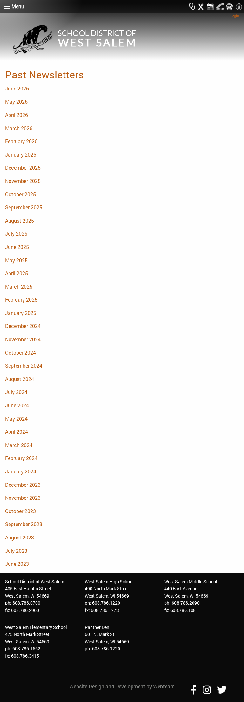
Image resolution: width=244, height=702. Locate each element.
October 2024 (20, 352)
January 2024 (20, 471)
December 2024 (23, 326)
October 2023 (20, 511)
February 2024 (21, 458)
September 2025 (23, 207)
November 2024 (23, 339)
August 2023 (19, 537)
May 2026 (16, 101)
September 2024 (23, 365)
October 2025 (20, 194)
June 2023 (17, 563)
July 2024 (16, 392)
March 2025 (18, 286)
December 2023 (23, 484)
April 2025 (16, 273)
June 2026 (17, 88)
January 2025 (20, 313)
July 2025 (16, 233)
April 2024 (16, 431)
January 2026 (20, 154)
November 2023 (23, 497)
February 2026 (21, 141)
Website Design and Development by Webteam (122, 686)
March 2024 (18, 445)
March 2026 (18, 128)
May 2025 (16, 260)
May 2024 (16, 418)
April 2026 (16, 114)
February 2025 (21, 299)
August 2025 (19, 220)
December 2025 (23, 167)
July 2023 (16, 550)
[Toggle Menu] (7, 6)
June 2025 (17, 247)
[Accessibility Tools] (239, 6)
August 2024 (19, 379)
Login (234, 15)
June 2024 (17, 405)
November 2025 (23, 180)
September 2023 (23, 524)
